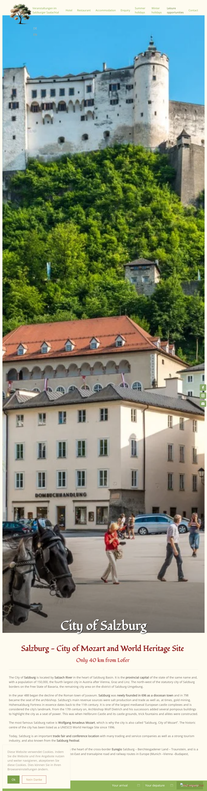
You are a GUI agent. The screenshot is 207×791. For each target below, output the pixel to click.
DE (35, 28)
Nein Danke (34, 779)
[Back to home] (21, 14)
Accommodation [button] (106, 10)
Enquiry (125, 10)
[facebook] (203, 387)
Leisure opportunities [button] (175, 10)
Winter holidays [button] (157, 10)
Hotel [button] (69, 10)
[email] (203, 403)
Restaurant (84, 10)
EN (35, 34)
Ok (13, 779)
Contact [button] (193, 10)
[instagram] (203, 395)
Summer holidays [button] (140, 10)
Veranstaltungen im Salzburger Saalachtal (46, 10)
